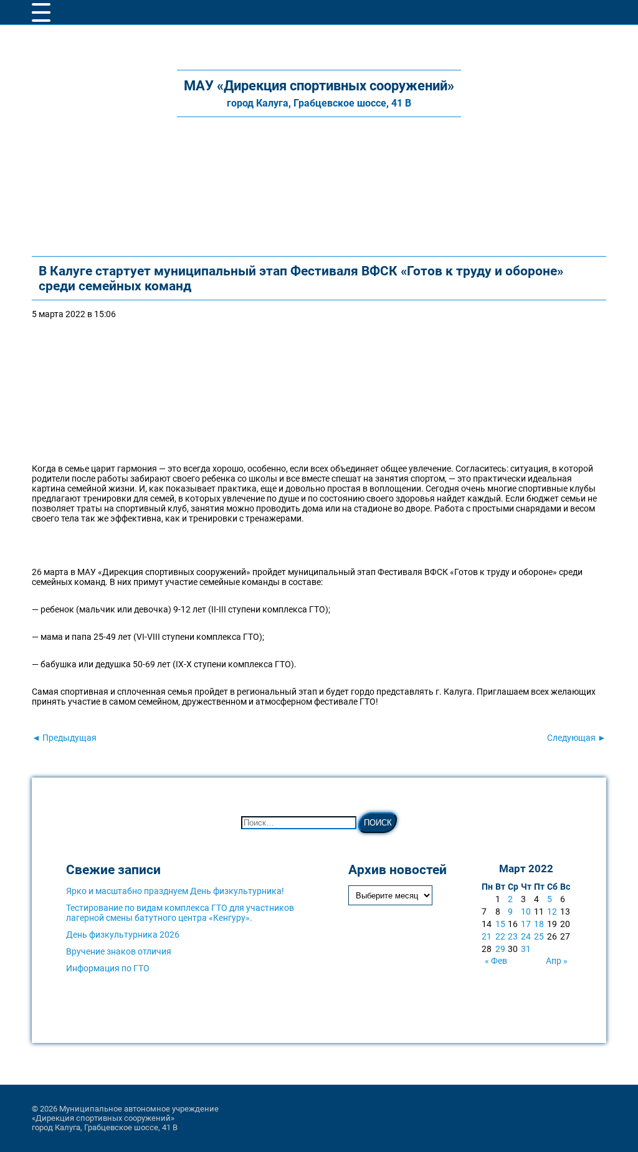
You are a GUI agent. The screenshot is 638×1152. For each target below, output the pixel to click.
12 (552, 911)
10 (526, 911)
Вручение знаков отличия (118, 951)
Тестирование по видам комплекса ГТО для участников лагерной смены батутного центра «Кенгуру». (180, 913)
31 (526, 949)
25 (539, 936)
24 (526, 936)
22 (500, 936)
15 (500, 924)
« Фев (496, 961)
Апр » (557, 961)
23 (513, 936)
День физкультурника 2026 (122, 935)
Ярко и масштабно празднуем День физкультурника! (175, 891)
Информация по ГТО (108, 968)
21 (487, 936)
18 (539, 924)
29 (500, 949)
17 (526, 924)
